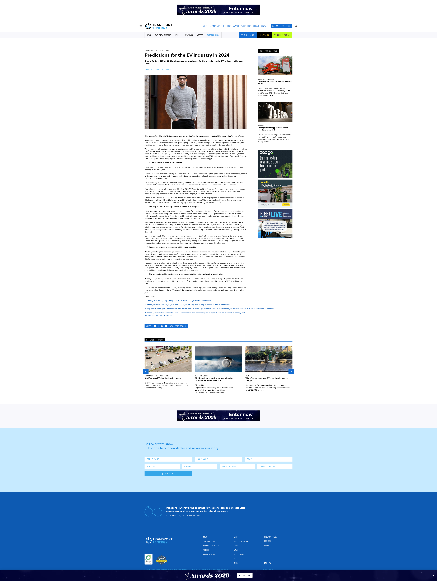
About (205, 26)
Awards (236, 26)
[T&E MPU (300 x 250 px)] (275, 177)
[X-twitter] (270, 563)
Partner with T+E (217, 26)
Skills (256, 26)
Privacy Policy (270, 537)
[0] (275, 207)
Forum (228, 26)
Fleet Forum (246, 26)
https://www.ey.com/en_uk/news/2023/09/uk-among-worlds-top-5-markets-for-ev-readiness (188, 304)
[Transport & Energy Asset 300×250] (275, 237)
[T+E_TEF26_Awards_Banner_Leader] (218, 14)
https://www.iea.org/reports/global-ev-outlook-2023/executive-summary (178, 300)
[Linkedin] (265, 563)
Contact (264, 26)
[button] (155, 326)
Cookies (267, 541)
